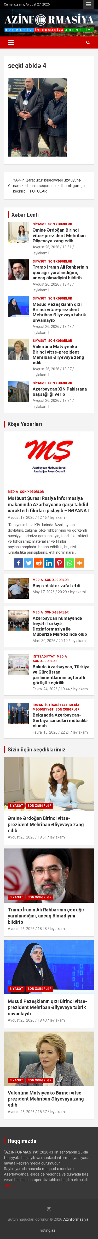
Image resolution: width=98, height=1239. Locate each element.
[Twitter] (28, 563)
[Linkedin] (49, 563)
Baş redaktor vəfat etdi (56, 585)
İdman (38, 705)
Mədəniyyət (43, 709)
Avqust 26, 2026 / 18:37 (52, 369)
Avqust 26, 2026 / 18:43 (52, 326)
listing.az (48, 1230)
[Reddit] (38, 563)
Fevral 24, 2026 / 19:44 (51, 689)
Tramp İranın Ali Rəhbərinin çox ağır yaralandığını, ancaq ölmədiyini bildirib (60, 272)
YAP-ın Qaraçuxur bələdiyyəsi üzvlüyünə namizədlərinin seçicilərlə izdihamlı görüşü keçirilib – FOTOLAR (49, 186)
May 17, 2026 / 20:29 (50, 592)
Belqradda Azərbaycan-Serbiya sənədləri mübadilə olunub (60, 720)
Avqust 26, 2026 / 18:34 (52, 400)
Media (13, 492)
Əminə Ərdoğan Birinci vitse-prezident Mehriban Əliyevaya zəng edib (59, 235)
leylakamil (41, 253)
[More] (79, 563)
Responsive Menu (88, 4)
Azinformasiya (75, 1219)
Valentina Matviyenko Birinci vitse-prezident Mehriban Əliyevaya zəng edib (58, 354)
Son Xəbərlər (60, 224)
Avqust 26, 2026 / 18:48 (52, 284)
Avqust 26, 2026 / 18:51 (52, 247)
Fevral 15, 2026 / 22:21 (51, 732)
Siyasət (39, 224)
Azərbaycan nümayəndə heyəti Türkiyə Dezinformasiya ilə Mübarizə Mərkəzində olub (60, 626)
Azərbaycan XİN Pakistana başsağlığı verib (60, 391)
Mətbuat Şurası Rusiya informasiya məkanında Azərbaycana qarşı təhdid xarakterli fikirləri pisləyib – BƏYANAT (49, 504)
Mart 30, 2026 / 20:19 (50, 641)
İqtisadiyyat (44, 656)
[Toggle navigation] (11, 42)
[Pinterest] (59, 563)
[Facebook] (18, 563)
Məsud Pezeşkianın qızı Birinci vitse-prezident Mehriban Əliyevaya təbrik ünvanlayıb (59, 312)
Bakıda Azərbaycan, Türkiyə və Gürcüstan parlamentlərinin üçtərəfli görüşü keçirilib (61, 674)
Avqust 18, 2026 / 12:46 (27, 517)
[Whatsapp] (69, 563)
